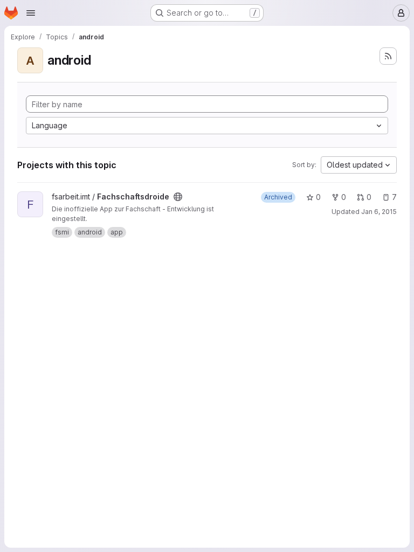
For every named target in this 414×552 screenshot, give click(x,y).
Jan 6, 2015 (379, 212)
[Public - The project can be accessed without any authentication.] (178, 196)
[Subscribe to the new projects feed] (388, 56)
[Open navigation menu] (30, 13)
